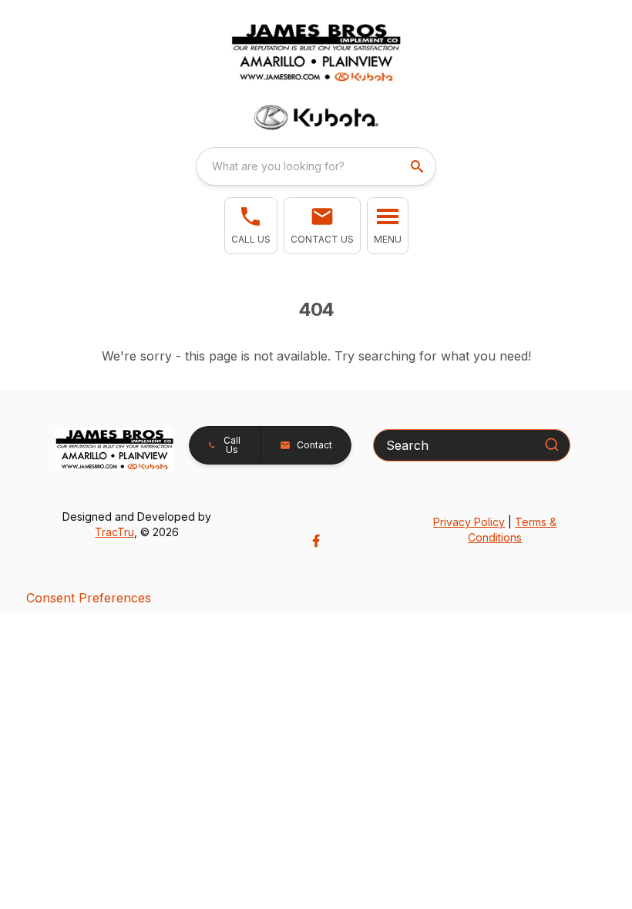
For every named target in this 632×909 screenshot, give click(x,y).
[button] (250, 225)
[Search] (552, 444)
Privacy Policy (469, 521)
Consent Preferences (88, 597)
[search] (418, 166)
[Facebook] (316, 540)
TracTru (114, 531)
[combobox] (316, 166)
